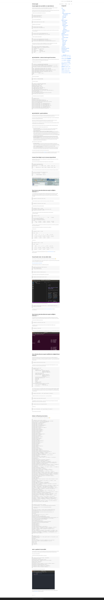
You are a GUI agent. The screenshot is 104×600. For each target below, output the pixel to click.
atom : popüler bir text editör (39, 549)
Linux (64, 28)
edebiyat (70, 56)
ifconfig (62, 60)
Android (64, 26)
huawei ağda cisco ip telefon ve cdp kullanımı (43, 6)
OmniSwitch (65, 14)
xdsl (69, 71)
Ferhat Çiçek (35, 4)
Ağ (62, 8)
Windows (65, 29)
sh (64, 68)
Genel (63, 38)
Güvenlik (64, 24)
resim (69, 66)
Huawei (63, 10)
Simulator (64, 17)
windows (66, 71)
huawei (69, 58)
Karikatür (64, 42)
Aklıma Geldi (64, 40)
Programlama (64, 49)
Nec (63, 12)
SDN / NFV (64, 16)
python (63, 66)
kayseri (62, 62)
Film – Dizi (64, 41)
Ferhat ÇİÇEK (35, 598)
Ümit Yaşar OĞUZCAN (65, 72)
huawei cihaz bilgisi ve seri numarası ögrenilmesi (44, 157)
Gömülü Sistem (65, 37)
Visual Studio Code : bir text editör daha (41, 257)
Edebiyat (63, 33)
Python (63, 52)
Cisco (63, 9)
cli (63, 56)
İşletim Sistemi (65, 25)
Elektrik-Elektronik (65, 34)
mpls (66, 63)
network (70, 63)
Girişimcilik (64, 46)
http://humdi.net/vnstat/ (51, 251)
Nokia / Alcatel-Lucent (66, 13)
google (66, 58)
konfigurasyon (65, 62)
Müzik (63, 45)
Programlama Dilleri (65, 51)
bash (70, 55)
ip (66, 60)
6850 (62, 55)
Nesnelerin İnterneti (65, 48)
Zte (63, 18)
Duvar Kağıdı (64, 22)
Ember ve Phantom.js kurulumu (40, 416)
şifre (68, 72)
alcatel (64, 55)
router (63, 68)
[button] (72, 4)
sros (68, 68)
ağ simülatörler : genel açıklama (40, 113)
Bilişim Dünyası (64, 20)
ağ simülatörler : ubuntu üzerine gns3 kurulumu (44, 57)
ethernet (63, 58)
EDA (63, 36)
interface (64, 60)
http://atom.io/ (36, 591)
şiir (70, 72)
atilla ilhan (68, 55)
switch (63, 69)
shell (66, 68)
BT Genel (64, 21)
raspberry (66, 66)
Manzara (64, 44)
